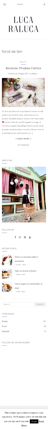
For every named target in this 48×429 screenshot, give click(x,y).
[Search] (44, 4)
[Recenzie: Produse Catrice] (23, 92)
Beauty (23, 62)
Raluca (34, 74)
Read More (23, 139)
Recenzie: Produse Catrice (23, 68)
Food (4, 326)
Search (40, 304)
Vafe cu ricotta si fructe (25, 271)
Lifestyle (5, 331)
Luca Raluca (24, 24)
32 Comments (23, 145)
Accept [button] (34, 421)
